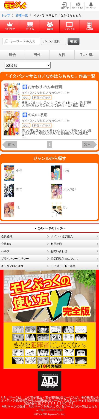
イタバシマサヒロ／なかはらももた (46, 92)
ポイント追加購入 (62, 236)
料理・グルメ (42, 97)
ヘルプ (5, 251)
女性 (62, 55)
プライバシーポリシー (15, 258)
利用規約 (56, 243)
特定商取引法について (64, 258)
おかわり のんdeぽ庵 (45, 87)
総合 (12, 55)
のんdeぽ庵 (37, 115)
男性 (37, 55)
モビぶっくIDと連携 (63, 266)
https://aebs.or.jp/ (51, 409)
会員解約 (6, 243)
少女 (26, 97)
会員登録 (6, 236)
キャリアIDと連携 (12, 266)
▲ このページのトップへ (49, 228)
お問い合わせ (59, 251)
